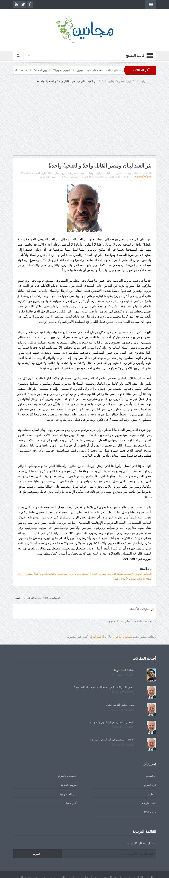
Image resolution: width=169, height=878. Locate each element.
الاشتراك (98, 636)
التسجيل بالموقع (67, 775)
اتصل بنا (151, 794)
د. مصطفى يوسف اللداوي (129, 173)
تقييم (17, 597)
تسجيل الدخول (122, 636)
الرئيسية (151, 775)
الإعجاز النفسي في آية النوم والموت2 (112, 722)
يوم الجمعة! (52, 70)
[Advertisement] (84, 124)
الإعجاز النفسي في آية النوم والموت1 (112, 739)
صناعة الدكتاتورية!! (29, 70)
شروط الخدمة (69, 784)
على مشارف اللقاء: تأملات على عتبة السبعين (113, 70)
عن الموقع (150, 784)
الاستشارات (149, 803)
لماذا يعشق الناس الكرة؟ (119, 704)
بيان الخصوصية (68, 794)
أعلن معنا (71, 803)
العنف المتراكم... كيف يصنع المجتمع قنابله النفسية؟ (104, 687)
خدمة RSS (150, 812)
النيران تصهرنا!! (74, 70)
